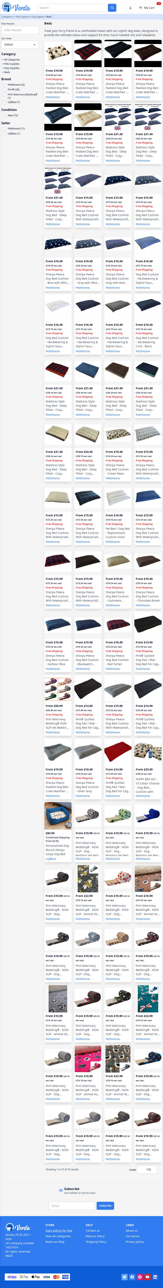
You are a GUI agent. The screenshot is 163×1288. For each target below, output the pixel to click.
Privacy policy (135, 1242)
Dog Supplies (37, 16)
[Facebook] (132, 1277)
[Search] (112, 8)
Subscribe (105, 1205)
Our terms (133, 1236)
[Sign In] (130, 8)
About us (132, 1230)
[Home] (21, 1227)
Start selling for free (59, 1230)
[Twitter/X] (124, 1277)
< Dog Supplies (10, 68)
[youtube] (147, 1277)
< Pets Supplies (10, 64)
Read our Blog (55, 1242)
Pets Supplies (22, 16)
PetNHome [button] (53, 97)
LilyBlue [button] (51, 859)
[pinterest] (140, 1277)
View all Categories (58, 1236)
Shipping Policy (96, 1242)
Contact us (93, 1230)
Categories (6, 16)
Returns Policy (95, 1236)
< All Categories (11, 59)
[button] (21, 85)
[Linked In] (155, 1277)
